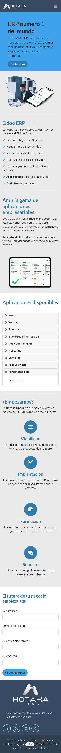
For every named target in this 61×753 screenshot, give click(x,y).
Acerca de (19, 712)
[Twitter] (16, 728)
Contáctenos (18, 63)
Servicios (47, 712)
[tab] (30, 315)
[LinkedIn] (7, 728)
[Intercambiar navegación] (55, 6)
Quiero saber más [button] (15, 672)
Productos (33, 712)
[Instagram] (26, 728)
